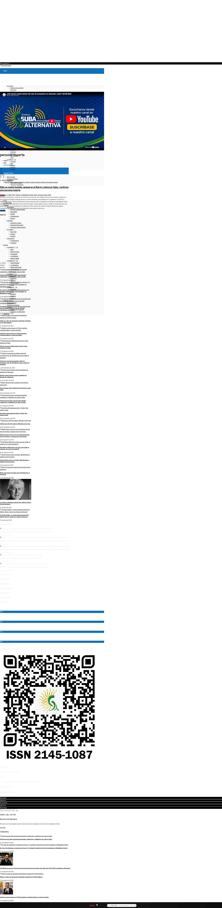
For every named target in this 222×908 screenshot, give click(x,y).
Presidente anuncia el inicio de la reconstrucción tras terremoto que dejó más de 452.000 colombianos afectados (15, 308)
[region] (111, 31)
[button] (111, 58)
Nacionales (13, 90)
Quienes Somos (8, 173)
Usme (12, 157)
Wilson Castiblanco (8, 180)
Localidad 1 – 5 (11, 274)
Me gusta (3, 798)
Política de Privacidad (17, 309)
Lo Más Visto (11, 195)
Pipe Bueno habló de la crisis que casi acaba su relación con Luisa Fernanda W (14, 448)
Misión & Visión (11, 177)
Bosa (11, 163)
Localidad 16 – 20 (12, 261)
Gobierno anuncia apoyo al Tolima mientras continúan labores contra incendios (13, 334)
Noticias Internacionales (16, 88)
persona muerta (42, 195)
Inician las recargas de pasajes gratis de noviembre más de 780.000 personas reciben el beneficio (14, 362)
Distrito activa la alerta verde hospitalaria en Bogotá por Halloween (13, 376)
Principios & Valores (12, 179)
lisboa (35, 195)
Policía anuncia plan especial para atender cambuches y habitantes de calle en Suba (13, 276)
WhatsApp (3, 808)
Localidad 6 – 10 (11, 159)
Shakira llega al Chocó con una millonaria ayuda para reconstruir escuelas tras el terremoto (14, 435)
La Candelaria (14, 265)
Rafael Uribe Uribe (15, 267)
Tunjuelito (13, 161)
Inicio (5, 71)
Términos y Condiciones (16, 184)
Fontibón (12, 167)
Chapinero (13, 152)
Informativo (10, 86)
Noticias (18, 195)
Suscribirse (3, 803)
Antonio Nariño (14, 258)
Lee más (2, 210)
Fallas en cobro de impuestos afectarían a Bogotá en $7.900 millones (21, 558)
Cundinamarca (14, 216)
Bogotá (12, 214)
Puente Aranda (14, 263)
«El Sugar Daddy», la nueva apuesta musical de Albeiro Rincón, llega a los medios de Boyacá (14, 516)
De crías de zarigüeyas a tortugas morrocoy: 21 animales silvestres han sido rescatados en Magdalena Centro (14, 291)
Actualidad (3, 195)
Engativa (12, 169)
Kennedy (13, 294)
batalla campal (28, 195)
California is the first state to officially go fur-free (15, 424)
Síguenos (3, 800)
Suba (22, 195)
